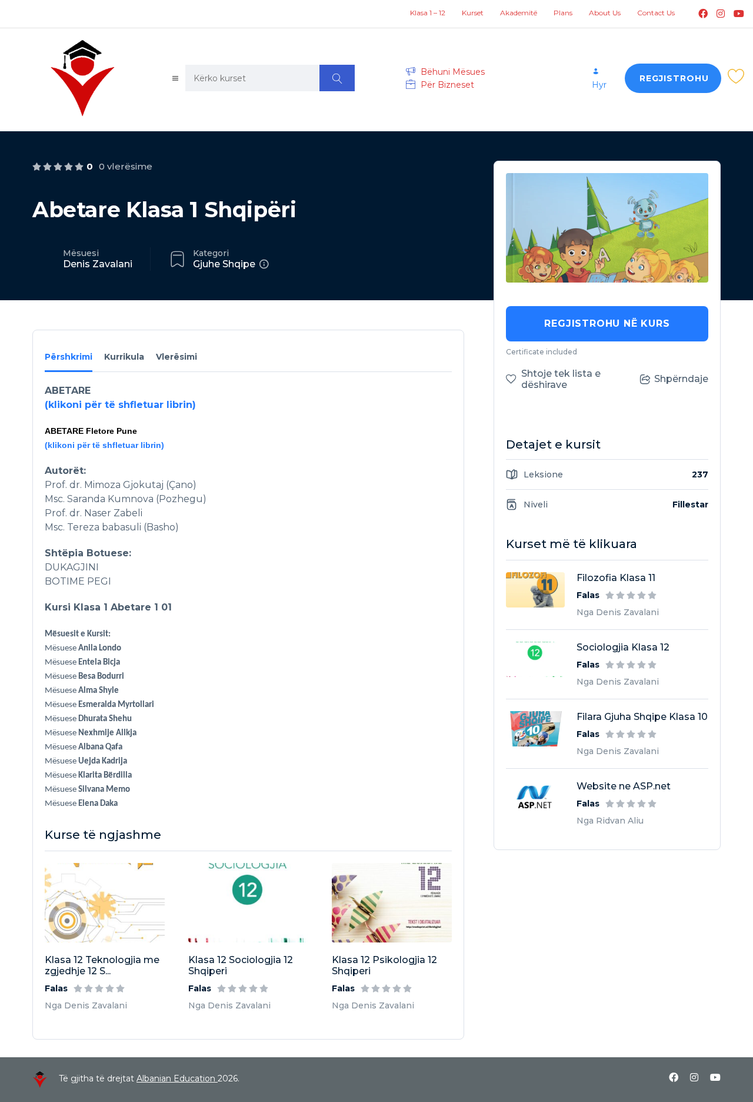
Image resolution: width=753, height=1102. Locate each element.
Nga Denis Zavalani (86, 1005)
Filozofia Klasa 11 (616, 577)
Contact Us (656, 12)
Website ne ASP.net (624, 786)
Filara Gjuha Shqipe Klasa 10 (642, 716)
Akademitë (518, 12)
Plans (563, 12)
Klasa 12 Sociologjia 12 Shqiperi (240, 965)
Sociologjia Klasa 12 (623, 647)
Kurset (473, 12)
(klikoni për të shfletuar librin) (120, 404)
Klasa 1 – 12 (427, 12)
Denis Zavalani (97, 264)
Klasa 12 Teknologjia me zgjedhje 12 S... (102, 965)
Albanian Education (177, 1078)
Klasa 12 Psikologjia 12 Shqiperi (384, 965)
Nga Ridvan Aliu (610, 820)
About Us (605, 12)
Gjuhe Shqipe (224, 264)
